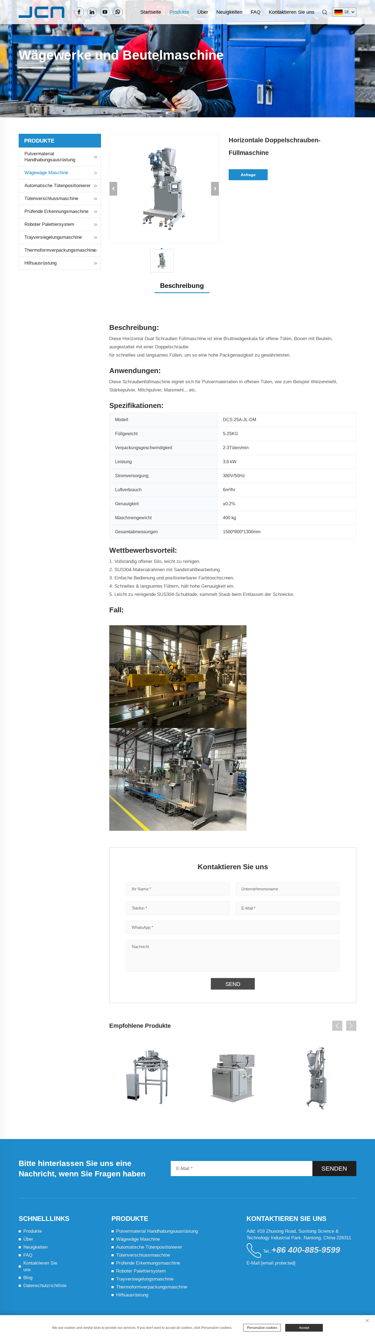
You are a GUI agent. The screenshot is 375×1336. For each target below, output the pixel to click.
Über (202, 12)
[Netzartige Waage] (148, 1078)
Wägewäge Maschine (46, 172)
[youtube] (105, 12)
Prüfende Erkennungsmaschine (56, 211)
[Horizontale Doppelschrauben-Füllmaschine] (317, 1078)
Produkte (179, 12)
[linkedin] (92, 12)
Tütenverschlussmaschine (51, 198)
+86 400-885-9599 (306, 1249)
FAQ (256, 12)
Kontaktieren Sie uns (291, 12)
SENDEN (334, 1168)
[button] (337, 1026)
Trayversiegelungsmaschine (53, 237)
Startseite (150, 12)
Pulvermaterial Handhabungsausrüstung (49, 156)
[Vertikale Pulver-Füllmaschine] (233, 1078)
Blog (27, 1277)
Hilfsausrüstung (40, 263)
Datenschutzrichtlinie (44, 1285)
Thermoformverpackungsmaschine (60, 250)
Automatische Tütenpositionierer (57, 185)
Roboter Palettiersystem (49, 224)
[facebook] (79, 12)
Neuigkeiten (229, 12)
